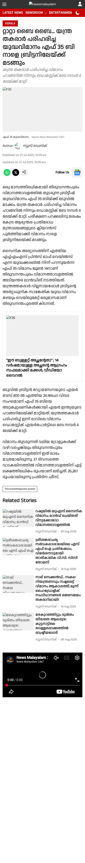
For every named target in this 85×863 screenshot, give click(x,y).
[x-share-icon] (15, 174)
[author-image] (17, 146)
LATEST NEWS (13, 12)
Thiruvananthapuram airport (20, 489)
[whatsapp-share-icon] (6, 174)
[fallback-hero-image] (18, 518)
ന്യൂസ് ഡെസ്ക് (35, 145)
